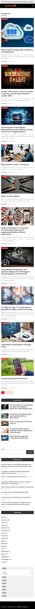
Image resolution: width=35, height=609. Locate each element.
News (3, 554)
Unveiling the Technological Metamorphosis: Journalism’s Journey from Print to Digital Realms (17, 129)
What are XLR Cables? (10, 196)
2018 (4, 596)
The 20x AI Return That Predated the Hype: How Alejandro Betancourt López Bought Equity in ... (16, 407)
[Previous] (2, 443)
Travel (3, 562)
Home (3, 546)
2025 (4, 577)
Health (3, 543)
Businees (4, 520)
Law (2, 549)
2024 (4, 580)
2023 (4, 583)
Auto (2, 517)
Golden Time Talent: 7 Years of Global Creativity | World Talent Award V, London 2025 (17, 93)
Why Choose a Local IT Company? (15, 164)
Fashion (3, 535)
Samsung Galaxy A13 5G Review (14, 378)
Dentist (3, 525)
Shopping (4, 557)
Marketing (4, 551)
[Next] (5, 443)
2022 (4, 586)
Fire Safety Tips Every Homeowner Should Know (16, 497)
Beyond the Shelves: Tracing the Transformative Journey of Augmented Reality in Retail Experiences (14, 231)
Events (3, 533)
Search (3, 449)
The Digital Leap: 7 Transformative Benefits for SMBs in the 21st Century (16, 308)
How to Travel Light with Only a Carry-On (21, 422)
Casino (3, 522)
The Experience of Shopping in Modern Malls (14, 492)
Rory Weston (4, 61)
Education (4, 528)
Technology (5, 19)
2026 (4, 568)
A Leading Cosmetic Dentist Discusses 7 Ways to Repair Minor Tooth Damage (21, 430)
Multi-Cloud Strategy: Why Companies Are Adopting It (17, 51)
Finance (3, 538)
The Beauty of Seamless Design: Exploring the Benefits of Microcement (21, 416)
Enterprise (4, 530)
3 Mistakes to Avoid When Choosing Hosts (16, 346)
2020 (4, 592)
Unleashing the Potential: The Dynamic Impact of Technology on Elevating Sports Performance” (15, 271)
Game (3, 541)
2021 (4, 589)
